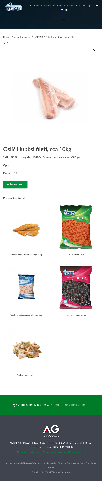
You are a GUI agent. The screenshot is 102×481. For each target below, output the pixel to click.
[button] (94, 50)
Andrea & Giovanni (42, 6)
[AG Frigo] (13, 7)
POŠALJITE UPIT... (15, 185)
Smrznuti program (21, 37)
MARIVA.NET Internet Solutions (55, 472)
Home (6, 37)
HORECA (38, 37)
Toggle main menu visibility (63, 19)
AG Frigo (75, 157)
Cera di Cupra (85, 6)
